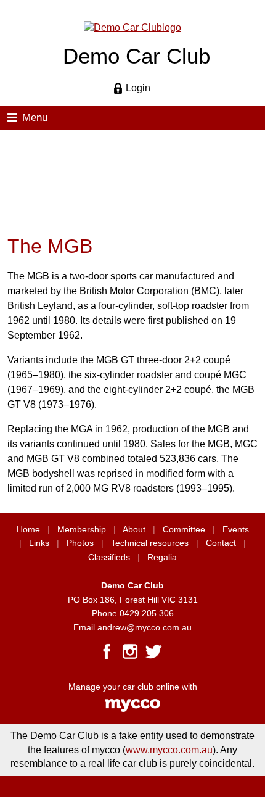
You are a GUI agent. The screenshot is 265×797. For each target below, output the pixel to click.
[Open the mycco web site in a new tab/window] (132, 709)
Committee (184, 529)
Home (28, 529)
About (134, 529)
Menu (34, 117)
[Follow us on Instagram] (130, 651)
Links (39, 543)
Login (138, 88)
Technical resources (150, 543)
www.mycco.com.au (169, 750)
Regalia (162, 557)
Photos (80, 543)
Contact (221, 543)
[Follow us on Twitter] (153, 651)
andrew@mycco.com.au (144, 627)
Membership (81, 529)
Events (235, 529)
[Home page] (132, 27)
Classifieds (109, 557)
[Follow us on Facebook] (106, 651)
